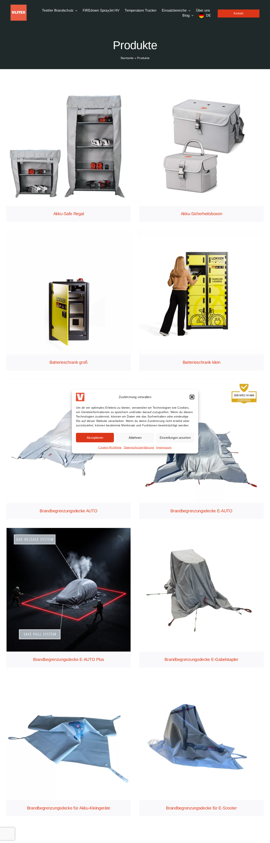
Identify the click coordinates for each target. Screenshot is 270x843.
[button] (192, 397)
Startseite (127, 58)
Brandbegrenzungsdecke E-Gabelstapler (201, 659)
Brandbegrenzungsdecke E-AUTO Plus (68, 659)
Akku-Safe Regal (68, 213)
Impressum (163, 447)
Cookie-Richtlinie (110, 447)
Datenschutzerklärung (139, 447)
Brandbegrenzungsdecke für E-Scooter (201, 808)
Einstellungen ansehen (175, 437)
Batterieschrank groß (69, 362)
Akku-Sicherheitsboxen (201, 213)
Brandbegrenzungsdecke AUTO (68, 511)
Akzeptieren (95, 437)
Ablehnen (135, 437)
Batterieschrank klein (201, 362)
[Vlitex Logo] (19, 6)
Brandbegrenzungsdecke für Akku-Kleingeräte (68, 808)
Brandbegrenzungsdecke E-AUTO (201, 511)
